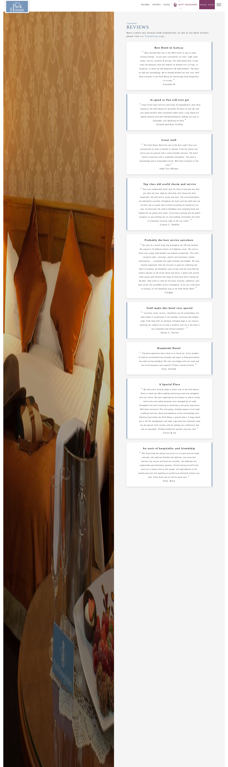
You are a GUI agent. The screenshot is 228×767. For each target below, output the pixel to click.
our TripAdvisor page (152, 36)
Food (166, 4)
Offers (156, 4)
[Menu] (219, 4)
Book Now (207, 4)
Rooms (145, 4)
